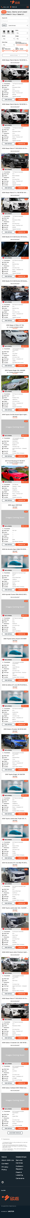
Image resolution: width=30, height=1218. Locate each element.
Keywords (4, 18)
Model (3, 36)
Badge (17, 36)
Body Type (4, 42)
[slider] (27, 45)
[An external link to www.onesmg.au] (15, 2)
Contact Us (21, 99)
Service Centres (19, 1161)
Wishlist (26, 81)
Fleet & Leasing (19, 1174)
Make (16, 30)
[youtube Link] (3, 1182)
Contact (5, 1163)
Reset (4, 25)
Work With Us (8, 1160)
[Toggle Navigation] (28, 7)
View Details (8, 99)
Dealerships (21, 1157)
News (4, 1157)
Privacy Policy (5, 1168)
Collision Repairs (19, 1167)
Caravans (20, 1178)
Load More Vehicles (15, 1132)
